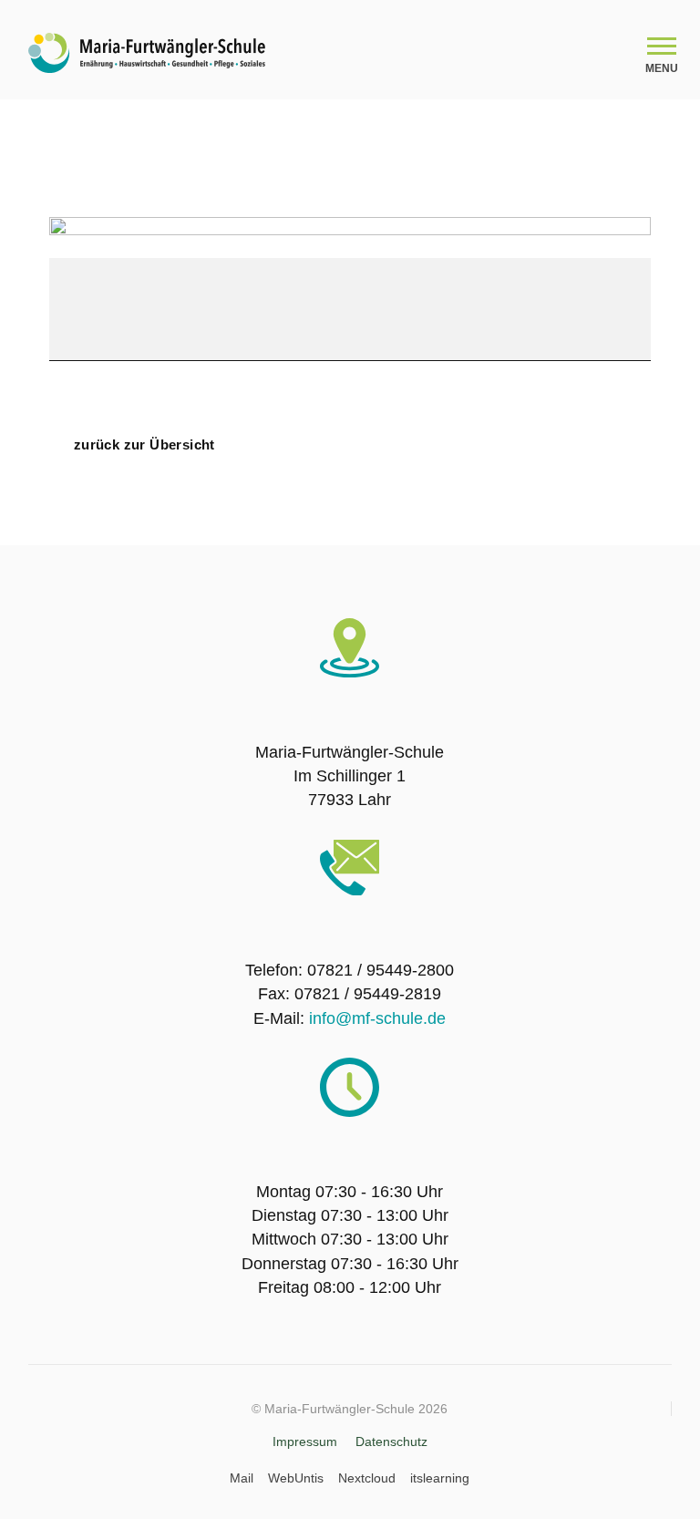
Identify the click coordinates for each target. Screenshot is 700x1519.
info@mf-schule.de (377, 1018)
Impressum (305, 1441)
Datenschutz (391, 1441)
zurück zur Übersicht (144, 444)
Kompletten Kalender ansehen (529, 431)
